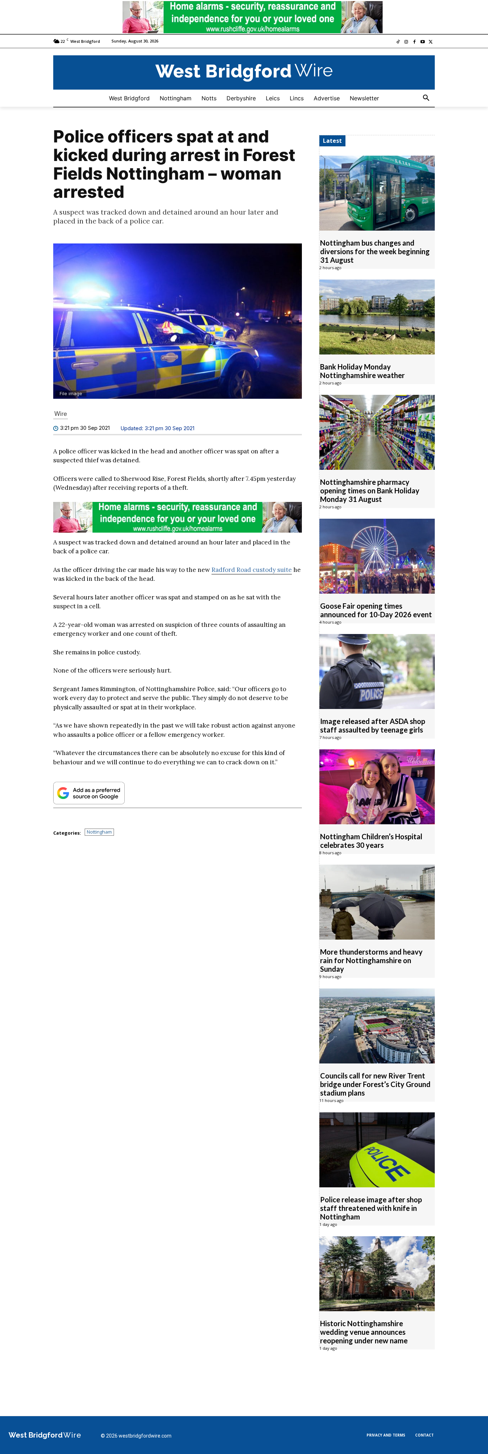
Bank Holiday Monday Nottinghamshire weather (362, 370)
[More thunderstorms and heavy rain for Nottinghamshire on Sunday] (377, 902)
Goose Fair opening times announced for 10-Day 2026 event (376, 610)
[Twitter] (431, 42)
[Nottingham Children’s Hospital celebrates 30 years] (377, 786)
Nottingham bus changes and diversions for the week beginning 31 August (375, 251)
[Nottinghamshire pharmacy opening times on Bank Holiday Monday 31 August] (377, 432)
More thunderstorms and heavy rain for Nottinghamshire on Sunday (371, 960)
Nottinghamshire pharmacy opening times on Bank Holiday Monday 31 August (369, 490)
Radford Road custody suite (251, 570)
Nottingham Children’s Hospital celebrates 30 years (371, 840)
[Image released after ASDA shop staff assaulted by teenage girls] (377, 671)
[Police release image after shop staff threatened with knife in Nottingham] (377, 1149)
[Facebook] (414, 42)
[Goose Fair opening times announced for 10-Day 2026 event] (377, 556)
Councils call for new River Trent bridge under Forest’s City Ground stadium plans (375, 1084)
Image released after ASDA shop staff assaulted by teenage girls (372, 725)
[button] (426, 98)
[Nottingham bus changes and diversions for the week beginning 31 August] (377, 193)
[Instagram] (406, 42)
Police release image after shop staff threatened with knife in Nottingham (371, 1208)
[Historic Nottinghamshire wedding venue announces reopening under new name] (377, 1273)
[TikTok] (398, 42)
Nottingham (99, 832)
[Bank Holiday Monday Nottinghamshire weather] (377, 317)
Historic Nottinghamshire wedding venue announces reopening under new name (364, 1332)
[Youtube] (422, 42)
